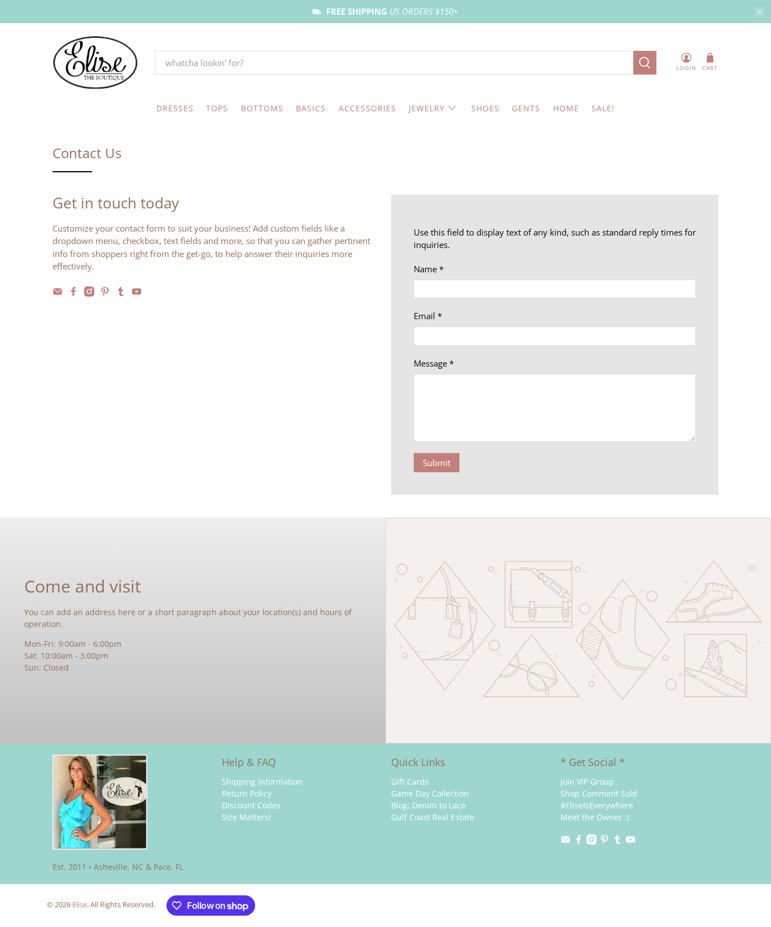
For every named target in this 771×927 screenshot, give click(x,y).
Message (434, 363)
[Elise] (95, 63)
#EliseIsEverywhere (596, 805)
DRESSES (175, 108)
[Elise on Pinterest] (105, 293)
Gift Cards (410, 781)
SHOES (485, 108)
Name (429, 269)
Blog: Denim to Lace (428, 805)
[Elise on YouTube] (137, 293)
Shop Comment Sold (598, 793)
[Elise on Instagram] (89, 293)
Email (428, 315)
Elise (79, 904)
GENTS (526, 108)
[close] (759, 12)
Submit (436, 462)
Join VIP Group (587, 781)
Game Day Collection (430, 793)
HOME (566, 108)
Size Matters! (246, 817)
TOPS (217, 108)
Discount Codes (251, 805)
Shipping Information (262, 781)
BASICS (311, 108)
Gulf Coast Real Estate (432, 817)
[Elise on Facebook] (73, 293)
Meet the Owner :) (594, 817)
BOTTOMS (262, 108)
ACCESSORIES (367, 108)
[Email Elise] (57, 293)
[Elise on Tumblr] (121, 293)
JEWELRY (427, 108)
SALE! (603, 108)
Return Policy (246, 793)
